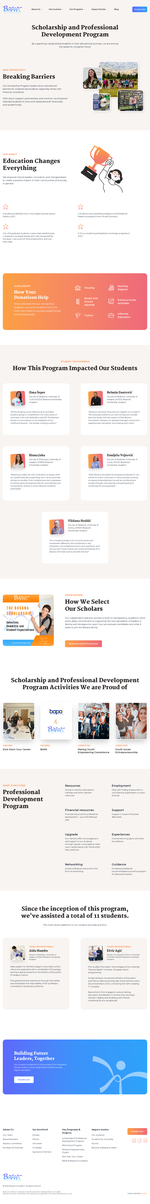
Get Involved (55, 9)
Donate (35, 1135)
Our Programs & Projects (71, 1131)
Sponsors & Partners (41, 1152)
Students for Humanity (102, 1139)
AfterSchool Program (72, 1145)
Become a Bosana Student (104, 1148)
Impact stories (100, 1129)
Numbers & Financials (13, 1148)
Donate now (24, 1080)
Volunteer (37, 1143)
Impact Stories (98, 9)
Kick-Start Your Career (17, 749)
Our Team (7, 1135)
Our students (98, 1135)
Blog (116, 9)
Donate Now (139, 9)
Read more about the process (83, 644)
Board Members (10, 1139)
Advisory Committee (12, 1143)
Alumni (95, 1143)
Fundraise (37, 1148)
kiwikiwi (144, 1193)
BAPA (43, 749)
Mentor (35, 1139)
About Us (35, 9)
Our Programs (76, 9)
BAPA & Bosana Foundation (75, 1161)
